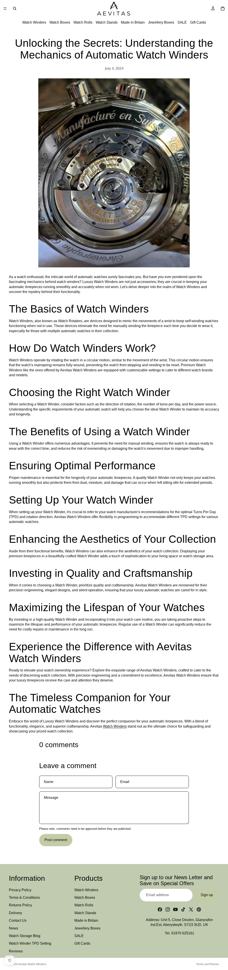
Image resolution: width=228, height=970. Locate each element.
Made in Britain (133, 22)
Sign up (207, 895)
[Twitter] (191, 909)
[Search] (15, 8)
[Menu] (5, 8)
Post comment (56, 840)
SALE (182, 22)
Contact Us (17, 920)
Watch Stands (107, 22)
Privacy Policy (20, 890)
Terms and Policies (207, 964)
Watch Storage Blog (24, 935)
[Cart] (223, 8)
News (13, 928)
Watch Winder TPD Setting (30, 943)
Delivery (15, 913)
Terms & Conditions (24, 897)
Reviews (16, 951)
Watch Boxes (59, 22)
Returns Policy (20, 905)
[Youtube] (175, 909)
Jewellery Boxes (161, 22)
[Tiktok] (183, 909)
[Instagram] (167, 909)
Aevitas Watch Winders (32, 964)
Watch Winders (34, 22)
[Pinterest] (199, 909)
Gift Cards (198, 22)
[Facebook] (160, 909)
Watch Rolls (82, 22)
